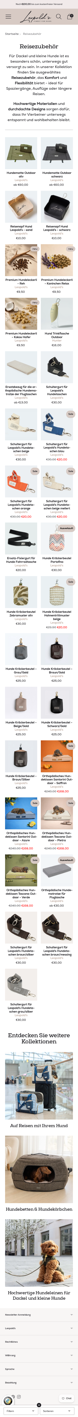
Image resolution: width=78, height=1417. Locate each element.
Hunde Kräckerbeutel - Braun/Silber (21, 778)
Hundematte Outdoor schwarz (56, 174)
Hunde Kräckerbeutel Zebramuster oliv (21, 613)
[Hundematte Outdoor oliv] (21, 153)
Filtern (10, 1411)
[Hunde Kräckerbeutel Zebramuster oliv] (21, 592)
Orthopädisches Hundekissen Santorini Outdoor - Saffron (57, 779)
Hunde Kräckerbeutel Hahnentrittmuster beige (56, 615)
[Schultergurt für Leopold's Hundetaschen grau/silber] (21, 985)
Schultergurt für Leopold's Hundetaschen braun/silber (21, 951)
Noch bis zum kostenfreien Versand (39, 4)
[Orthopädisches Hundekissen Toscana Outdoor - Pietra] (57, 813)
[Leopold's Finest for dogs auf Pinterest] (13, 1397)
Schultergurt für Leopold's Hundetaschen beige (21, 447)
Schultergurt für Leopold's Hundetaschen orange (21, 504)
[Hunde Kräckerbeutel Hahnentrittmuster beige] (57, 592)
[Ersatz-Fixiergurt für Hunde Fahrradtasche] (21, 538)
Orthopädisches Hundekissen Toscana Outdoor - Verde (21, 893)
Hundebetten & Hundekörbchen (39, 1209)
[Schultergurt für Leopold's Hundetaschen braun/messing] (57, 928)
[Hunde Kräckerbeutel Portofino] (57, 538)
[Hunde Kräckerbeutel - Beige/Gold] (21, 703)
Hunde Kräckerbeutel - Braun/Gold (56, 670)
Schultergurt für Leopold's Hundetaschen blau (57, 447)
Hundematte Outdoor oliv (21, 174)
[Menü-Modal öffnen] (8, 17)
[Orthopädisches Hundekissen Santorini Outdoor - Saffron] (57, 756)
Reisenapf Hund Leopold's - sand (21, 228)
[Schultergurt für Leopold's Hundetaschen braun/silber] (21, 928)
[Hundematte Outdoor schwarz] (57, 153)
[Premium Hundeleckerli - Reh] (21, 260)
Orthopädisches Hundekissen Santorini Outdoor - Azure (21, 836)
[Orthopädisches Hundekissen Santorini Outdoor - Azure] (21, 813)
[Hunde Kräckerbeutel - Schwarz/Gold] (57, 703)
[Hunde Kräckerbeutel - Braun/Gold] (57, 649)
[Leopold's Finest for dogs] (35, 17)
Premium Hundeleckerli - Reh (21, 281)
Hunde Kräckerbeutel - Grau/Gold (21, 670)
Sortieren (48, 1411)
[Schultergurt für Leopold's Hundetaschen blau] (57, 424)
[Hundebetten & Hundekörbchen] (39, 1169)
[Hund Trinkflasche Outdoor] (57, 314)
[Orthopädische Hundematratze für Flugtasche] (57, 870)
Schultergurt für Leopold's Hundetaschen (57, 390)
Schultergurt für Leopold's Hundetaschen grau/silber (21, 1008)
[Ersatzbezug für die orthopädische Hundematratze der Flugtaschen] (21, 367)
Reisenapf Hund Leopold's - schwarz (56, 228)
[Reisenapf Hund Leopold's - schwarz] (57, 207)
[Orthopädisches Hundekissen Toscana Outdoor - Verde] (21, 870)
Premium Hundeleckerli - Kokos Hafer (21, 335)
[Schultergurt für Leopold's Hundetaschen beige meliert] (57, 481)
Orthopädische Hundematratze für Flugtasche (57, 893)
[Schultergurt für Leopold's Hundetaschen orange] (21, 481)
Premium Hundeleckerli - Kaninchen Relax (57, 281)
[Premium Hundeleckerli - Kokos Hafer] (21, 314)
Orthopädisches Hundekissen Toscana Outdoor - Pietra (57, 836)
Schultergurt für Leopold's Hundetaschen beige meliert (57, 504)
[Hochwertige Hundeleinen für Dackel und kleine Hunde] (39, 1253)
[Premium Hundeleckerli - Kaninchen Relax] (57, 260)
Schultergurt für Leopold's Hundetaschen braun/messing (56, 951)
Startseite (12, 34)
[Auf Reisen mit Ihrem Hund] (39, 1086)
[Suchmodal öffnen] (59, 17)
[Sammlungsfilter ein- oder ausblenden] (39, 1405)
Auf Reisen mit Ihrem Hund (39, 1125)
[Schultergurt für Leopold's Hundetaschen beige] (21, 424)
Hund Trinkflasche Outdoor (57, 335)
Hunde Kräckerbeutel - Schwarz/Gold (56, 724)
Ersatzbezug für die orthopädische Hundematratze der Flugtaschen (21, 390)
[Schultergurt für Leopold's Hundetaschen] (57, 367)
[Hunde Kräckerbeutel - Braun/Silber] (21, 756)
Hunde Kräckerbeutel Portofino (56, 560)
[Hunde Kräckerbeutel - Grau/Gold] (21, 649)
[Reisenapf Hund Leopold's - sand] (21, 207)
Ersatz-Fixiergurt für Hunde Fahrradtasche (21, 560)
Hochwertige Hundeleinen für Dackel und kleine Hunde (39, 1295)
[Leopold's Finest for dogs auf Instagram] (19, 1397)
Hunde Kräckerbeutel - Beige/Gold (21, 724)
